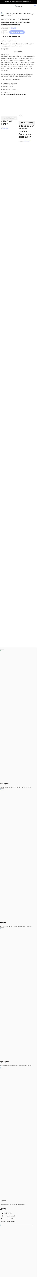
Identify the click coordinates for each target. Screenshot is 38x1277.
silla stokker (18, 46)
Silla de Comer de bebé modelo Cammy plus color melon (26, 248)
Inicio (3, 19)
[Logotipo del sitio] (18, 6)
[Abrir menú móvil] (2, 6)
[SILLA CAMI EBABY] (9, 164)
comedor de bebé (14, 44)
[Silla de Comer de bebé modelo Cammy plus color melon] (27, 164)
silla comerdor (24, 44)
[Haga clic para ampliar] (5, 13)
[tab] (18, 52)
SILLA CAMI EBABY (6, 242)
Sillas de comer (11, 19)
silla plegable (10, 46)
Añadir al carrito (17, 32)
